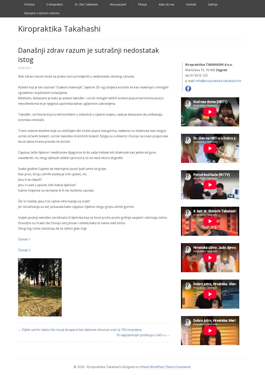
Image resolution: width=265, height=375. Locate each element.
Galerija (212, 4)
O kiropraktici (54, 4)
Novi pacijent (118, 4)
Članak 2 (24, 250)
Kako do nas (166, 4)
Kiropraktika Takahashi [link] (59, 28)
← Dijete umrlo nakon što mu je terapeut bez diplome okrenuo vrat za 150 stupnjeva (79, 329)
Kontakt (191, 4)
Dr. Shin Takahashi (86, 4)
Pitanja (142, 4)
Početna (29, 4)
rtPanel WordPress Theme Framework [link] (165, 367)
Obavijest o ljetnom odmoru (42, 13)
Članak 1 (24, 239)
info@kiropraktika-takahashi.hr (219, 81)
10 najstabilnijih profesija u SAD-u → (142, 335)
